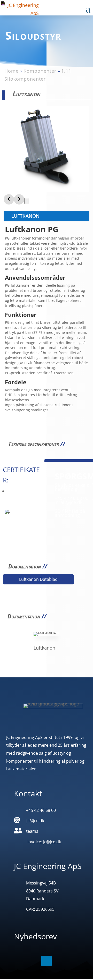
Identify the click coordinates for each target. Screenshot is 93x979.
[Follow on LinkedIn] (46, 961)
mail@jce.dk (69, 502)
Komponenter (40, 71)
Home (11, 71)
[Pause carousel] (26, 201)
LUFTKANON (25, 216)
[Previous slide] (9, 199)
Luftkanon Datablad (38, 579)
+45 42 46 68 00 (71, 498)
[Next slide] (19, 199)
